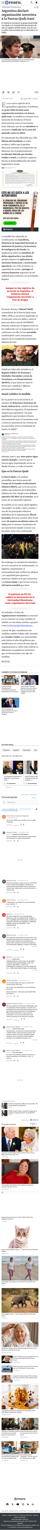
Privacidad (31, 1511)
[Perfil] (20, 1500)
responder (9, 825)
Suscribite (10, 223)
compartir (28, 825)
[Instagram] (23, 1504)
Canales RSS (4, 1511)
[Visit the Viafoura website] (34, 1120)
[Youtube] (18, 1504)
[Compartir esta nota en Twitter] (8, 92)
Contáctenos (23, 1511)
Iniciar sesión (25, 794)
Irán (35, 750)
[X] (12, 1504)
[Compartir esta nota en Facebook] (3, 92)
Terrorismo (6, 750)
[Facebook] (7, 1504)
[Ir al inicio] (13, 2)
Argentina (16, 750)
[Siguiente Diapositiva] (37, 772)
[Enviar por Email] (18, 92)
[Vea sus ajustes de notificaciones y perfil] (36, 3)
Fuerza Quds (26, 750)
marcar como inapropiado (35, 826)
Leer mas (34, 946)
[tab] (10, 809)
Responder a (17, 834)
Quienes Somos (13, 1511)
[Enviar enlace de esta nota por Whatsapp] (13, 92)
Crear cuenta (33, 794)
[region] (20, 957)
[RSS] (28, 1504)
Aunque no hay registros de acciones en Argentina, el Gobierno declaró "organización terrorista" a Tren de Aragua (20, 294)
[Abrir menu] (3, 2)
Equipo (36, 1511)
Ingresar (31, 3)
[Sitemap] (33, 1504)
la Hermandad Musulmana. (20, 625)
